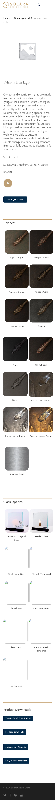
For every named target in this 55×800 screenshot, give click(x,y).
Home (6, 18)
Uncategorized (22, 18)
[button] (47, 4)
